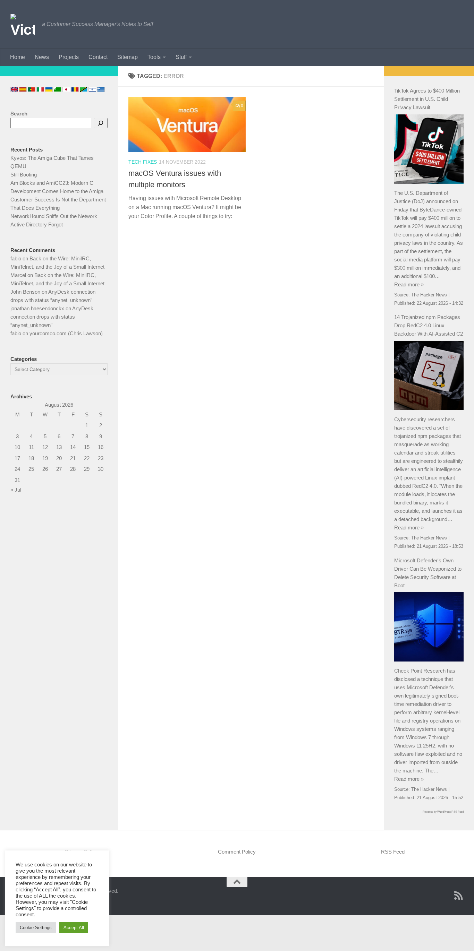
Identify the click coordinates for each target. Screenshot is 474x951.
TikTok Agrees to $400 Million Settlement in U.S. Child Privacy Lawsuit (427, 99)
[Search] (101, 123)
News (42, 57)
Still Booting (23, 175)
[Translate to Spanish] (23, 89)
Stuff (181, 57)
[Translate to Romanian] (75, 89)
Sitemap (127, 57)
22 (87, 458)
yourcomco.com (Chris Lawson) (66, 333)
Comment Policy (237, 852)
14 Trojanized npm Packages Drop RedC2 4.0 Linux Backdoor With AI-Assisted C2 (428, 325)
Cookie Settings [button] (36, 927)
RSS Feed (393, 852)
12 (45, 447)
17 (17, 458)
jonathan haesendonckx (37, 308)
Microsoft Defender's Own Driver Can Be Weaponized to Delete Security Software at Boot (428, 572)
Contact (98, 57)
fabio (15, 258)
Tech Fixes (142, 162)
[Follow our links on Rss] (459, 895)
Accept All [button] (74, 927)
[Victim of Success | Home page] (22, 24)
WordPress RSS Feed (450, 811)
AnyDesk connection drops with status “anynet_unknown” (51, 316)
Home (17, 57)
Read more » (409, 284)
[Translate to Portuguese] (31, 89)
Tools (154, 57)
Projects (69, 57)
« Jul (15, 490)
